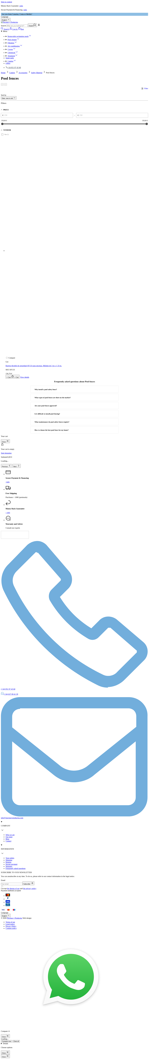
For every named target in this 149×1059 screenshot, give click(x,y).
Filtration (11, 43)
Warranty (9, 866)
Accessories (23, 73)
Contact (8, 841)
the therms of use (13, 888)
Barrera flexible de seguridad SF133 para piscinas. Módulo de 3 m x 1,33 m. (34, 366)
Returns (8, 862)
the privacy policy (29, 888)
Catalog (10, 61)
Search (3, 26)
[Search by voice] (38, 26)
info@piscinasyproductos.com (12, 818)
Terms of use (10, 922)
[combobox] (17, 26)
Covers (10, 49)
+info (21, 6)
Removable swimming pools (18, 36)
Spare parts (10, 58)
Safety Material (36, 73)
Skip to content (6, 2)
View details (24, 377)
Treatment (11, 56)
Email (3, 880)
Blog (7, 839)
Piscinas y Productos (14, 918)
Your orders (10, 858)
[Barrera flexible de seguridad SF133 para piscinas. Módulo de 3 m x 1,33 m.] (58, 232)
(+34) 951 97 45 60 (8, 689)
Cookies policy (11, 928)
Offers (8, 63)
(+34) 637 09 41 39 (11, 694)
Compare (11, 358)
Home (3, 73)
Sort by (3, 95)
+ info (8, 513)
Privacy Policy (11, 926)
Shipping (9, 860)
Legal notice (10, 924)
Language (4, 17)
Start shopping (6, 453)
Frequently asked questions (15, 868)
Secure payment (11, 864)
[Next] (5, 84)
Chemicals (11, 53)
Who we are (10, 835)
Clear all (16, 1041)
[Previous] (2, 84)
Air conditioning (14, 46)
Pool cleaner (12, 40)
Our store (9, 837)
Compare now (6, 1041)
